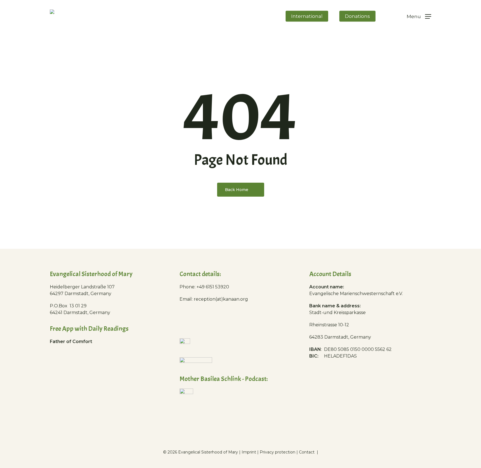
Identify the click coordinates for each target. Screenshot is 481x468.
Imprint (249, 452)
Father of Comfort (71, 341)
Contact (307, 452)
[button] (419, 16)
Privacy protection (277, 452)
